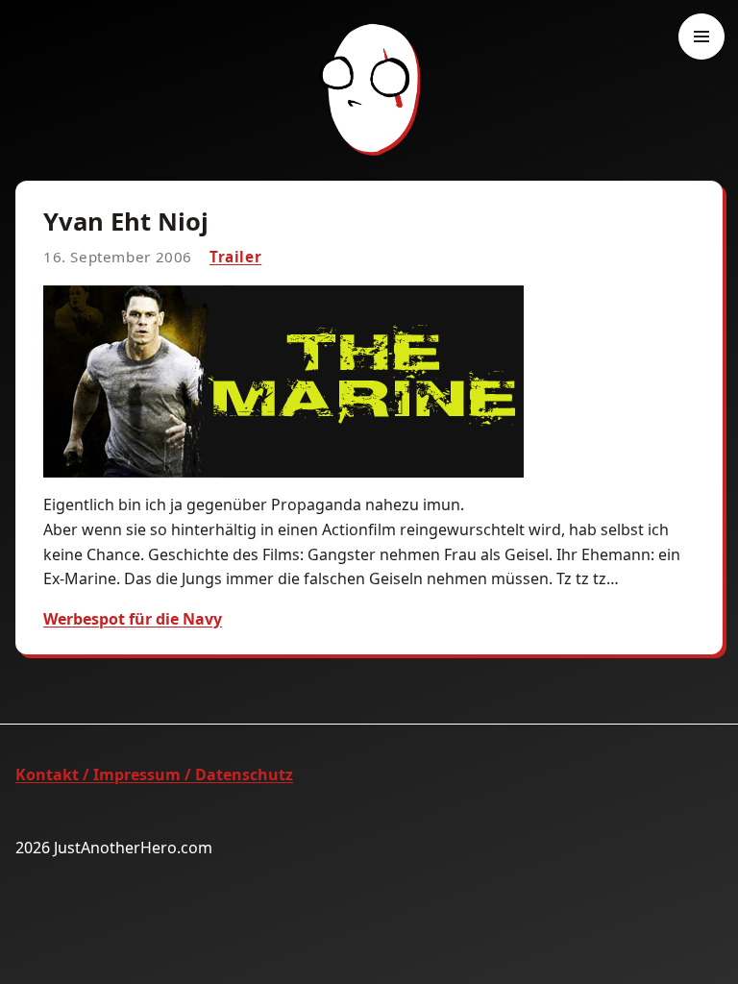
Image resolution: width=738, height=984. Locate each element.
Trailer (235, 256)
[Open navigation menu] (701, 36)
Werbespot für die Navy (132, 618)
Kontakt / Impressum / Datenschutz (154, 774)
